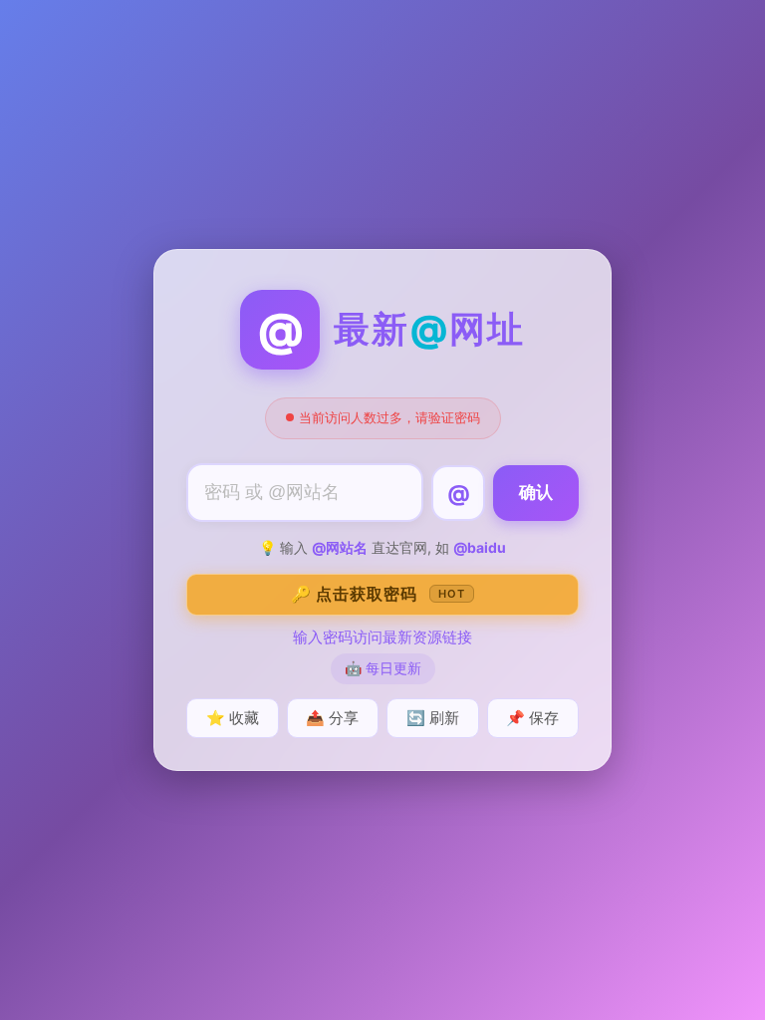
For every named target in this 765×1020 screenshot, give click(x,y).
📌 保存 (532, 717)
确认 (536, 492)
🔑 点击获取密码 (378, 594)
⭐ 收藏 (232, 717)
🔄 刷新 (432, 717)
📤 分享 (332, 717)
